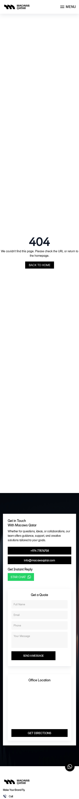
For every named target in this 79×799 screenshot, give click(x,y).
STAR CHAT (18, 577)
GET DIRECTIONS (39, 733)
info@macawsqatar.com (39, 560)
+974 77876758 (39, 550)
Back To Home (39, 265)
